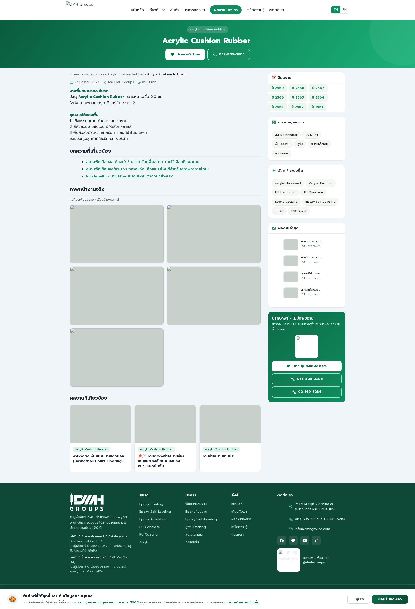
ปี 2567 (318, 88)
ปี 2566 (278, 97)
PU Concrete (313, 192)
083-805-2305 (232, 54)
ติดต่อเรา (276, 9)
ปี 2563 (277, 107)
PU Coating (148, 534)
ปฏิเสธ (358, 599)
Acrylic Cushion (320, 183)
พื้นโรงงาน (282, 144)
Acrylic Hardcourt (288, 183)
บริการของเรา (194, 9)
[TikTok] (316, 540)
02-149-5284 (309, 391)
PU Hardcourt (285, 192)
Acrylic (144, 542)
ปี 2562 (298, 107)
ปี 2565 (298, 97)
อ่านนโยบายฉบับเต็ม (244, 602)
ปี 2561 (317, 107)
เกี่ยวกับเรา (157, 9)
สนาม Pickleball (286, 134)
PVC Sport (298, 211)
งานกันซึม (281, 153)
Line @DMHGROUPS (309, 366)
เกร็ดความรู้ (255, 9)
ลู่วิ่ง (300, 144)
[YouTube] (304, 540)
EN (345, 9)
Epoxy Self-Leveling (320, 201)
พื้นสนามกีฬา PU (196, 504)
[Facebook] (281, 540)
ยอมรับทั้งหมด (390, 599)
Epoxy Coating (286, 201)
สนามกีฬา (311, 134)
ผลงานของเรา (226, 9)
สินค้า (174, 9)
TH (336, 9)
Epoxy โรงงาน (196, 511)
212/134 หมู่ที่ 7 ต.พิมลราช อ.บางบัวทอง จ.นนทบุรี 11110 (315, 507)
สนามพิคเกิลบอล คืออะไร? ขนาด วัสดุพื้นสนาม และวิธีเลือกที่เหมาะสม (142, 162)
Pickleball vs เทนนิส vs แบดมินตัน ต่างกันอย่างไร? (129, 176)
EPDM (279, 211)
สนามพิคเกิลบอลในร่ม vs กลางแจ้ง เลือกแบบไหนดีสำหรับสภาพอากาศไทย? (147, 169)
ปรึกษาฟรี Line (188, 54)
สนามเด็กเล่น (319, 144)
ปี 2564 (318, 97)
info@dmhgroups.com (312, 528)
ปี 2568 (298, 88)
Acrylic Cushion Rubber (125, 74)
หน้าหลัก (137, 9)
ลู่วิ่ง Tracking (195, 527)
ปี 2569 (278, 88)
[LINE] (293, 540)
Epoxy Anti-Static (153, 519)
